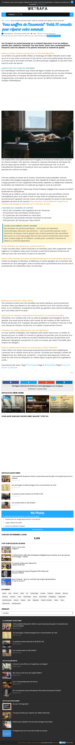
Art (27, 593)
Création (50, 593)
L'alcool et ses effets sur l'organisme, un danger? (11, 406)
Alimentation (50, 365)
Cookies (28, 743)
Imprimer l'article (54, 36)
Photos (16, 593)
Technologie (34, 593)
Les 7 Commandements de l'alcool (36, 406)
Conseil (42, 593)
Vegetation (61, 597)
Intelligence (52, 597)
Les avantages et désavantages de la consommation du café (59, 405)
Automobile (42, 597)
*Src (71, 373)
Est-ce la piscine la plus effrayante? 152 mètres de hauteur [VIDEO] (30, 572)
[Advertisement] (37, 95)
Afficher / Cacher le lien (38, 389)
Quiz (9, 593)
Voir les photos (37, 529)
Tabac (56, 600)
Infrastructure (16, 603)
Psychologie (27, 597)
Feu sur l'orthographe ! (21, 704)
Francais (12, 597)
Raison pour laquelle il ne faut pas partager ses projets (32, 722)
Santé (7, 21)
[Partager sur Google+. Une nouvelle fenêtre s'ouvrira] (46, 382)
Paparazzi (36, 600)
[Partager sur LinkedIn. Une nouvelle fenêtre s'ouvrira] (64, 382)
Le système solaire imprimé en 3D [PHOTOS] (27, 494)
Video (22, 593)
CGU (19, 743)
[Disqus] (37, 442)
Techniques (32, 365)
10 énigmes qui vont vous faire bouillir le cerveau (30, 731)
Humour (65, 593)
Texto (62, 600)
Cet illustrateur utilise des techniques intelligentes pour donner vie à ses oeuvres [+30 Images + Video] (41, 556)
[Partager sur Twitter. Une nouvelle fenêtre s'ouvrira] (28, 382)
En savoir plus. (41, 4)
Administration (7, 600)
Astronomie (6, 603)
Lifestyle (57, 593)
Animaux (5, 597)
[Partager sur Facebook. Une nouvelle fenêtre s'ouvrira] (11, 382)
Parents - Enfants (46, 600)
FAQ (23, 743)
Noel (29, 600)
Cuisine (23, 600)
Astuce (16, 600)
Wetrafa (55, 743)
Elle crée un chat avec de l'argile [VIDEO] (27, 673)
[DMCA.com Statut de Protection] (66, 743)
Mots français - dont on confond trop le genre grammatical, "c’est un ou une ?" (34, 580)
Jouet (19, 597)
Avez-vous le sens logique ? (18, 548)
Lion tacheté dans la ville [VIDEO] (23, 503)
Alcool (6, 397)
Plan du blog (36, 743)
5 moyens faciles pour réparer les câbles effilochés (24, 564)
